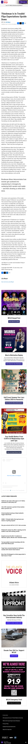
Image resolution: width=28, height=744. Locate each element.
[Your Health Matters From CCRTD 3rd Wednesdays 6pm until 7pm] (14, 421)
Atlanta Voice (14, 583)
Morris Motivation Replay (14, 355)
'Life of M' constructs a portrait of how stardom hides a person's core (12, 507)
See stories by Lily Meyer (7, 282)
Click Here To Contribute (14, 703)
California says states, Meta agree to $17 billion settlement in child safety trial (13, 501)
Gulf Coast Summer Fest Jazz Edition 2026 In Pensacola (14, 398)
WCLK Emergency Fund (14, 700)
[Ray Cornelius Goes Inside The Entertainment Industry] (14, 601)
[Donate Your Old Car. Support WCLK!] (14, 638)
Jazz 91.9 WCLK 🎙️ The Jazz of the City (11, 490)
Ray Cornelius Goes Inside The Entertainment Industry (14, 616)
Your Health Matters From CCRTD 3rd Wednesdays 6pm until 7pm (14, 439)
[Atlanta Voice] (14, 570)
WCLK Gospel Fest (14, 318)
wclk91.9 (23, 490)
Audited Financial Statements (9, 726)
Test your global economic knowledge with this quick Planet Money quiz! (13, 542)
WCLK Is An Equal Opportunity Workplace (11, 720)
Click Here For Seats (14, 321)
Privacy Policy (6, 723)
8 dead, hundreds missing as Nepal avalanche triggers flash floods (12, 513)
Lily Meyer (8, 22)
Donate (24, 2)
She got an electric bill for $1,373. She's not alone (13, 525)
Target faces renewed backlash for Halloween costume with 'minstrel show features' (12, 548)
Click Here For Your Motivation (14, 363)
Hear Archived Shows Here (14, 452)
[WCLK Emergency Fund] (14, 679)
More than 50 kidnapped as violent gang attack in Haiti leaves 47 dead (13, 555)
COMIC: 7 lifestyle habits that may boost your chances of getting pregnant (12, 519)
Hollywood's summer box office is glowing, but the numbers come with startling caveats (13, 530)
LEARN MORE (14, 656)
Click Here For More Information (14, 403)
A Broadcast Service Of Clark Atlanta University (13, 717)
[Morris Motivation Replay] (14, 339)
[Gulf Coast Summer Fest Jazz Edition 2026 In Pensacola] (14, 381)
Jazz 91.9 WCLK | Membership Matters (14, 5)
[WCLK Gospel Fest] (14, 302)
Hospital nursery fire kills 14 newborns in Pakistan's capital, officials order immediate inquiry (14, 536)
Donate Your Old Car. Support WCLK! (14, 651)
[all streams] (26, 742)
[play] (2, 742)
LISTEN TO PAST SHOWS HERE (14, 623)
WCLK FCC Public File (7, 729)
